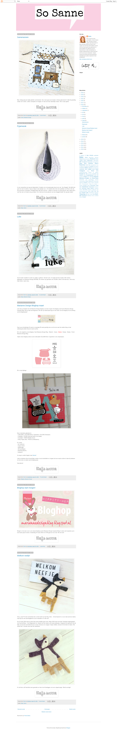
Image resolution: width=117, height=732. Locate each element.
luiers (88, 176)
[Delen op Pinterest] (55, 115)
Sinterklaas (84, 188)
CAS (85, 160)
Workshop (89, 195)
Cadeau (81, 160)
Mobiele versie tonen (46, 711)
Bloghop (22, 479)
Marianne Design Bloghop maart (30, 305)
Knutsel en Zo (83, 173)
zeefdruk (96, 195)
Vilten (88, 194)
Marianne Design (27, 117)
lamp (95, 175)
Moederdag (81, 179)
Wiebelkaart (84, 195)
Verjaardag (82, 194)
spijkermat (94, 189)
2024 (82, 92)
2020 (82, 100)
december (84, 106)
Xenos (93, 195)
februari (84, 134)
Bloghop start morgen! (26, 488)
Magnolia (96, 176)
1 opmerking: (42, 546)
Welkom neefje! (23, 556)
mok (86, 179)
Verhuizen (96, 192)
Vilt (86, 194)
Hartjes (89, 169)
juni (83, 114)
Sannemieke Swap (94, 185)
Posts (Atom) (27, 715)
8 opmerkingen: (42, 701)
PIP (93, 181)
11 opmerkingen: (42, 294)
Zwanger (84, 196)
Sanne (89, 36)
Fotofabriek (81, 167)
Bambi (86, 157)
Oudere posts (72, 709)
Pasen (87, 181)
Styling (89, 191)
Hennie (34, 455)
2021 (82, 98)
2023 (82, 94)
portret (89, 182)
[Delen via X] (52, 115)
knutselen (90, 173)
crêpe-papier (95, 160)
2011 (82, 147)
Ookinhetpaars (82, 181)
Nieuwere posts (21, 709)
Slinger (88, 188)
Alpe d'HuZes (90, 155)
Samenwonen (23, 37)
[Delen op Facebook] (54, 115)
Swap (92, 191)
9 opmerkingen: (43, 115)
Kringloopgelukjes (90, 175)
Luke (19, 217)
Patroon (90, 181)
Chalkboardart (90, 160)
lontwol (85, 176)
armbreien (96, 155)
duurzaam (90, 161)
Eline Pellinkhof (88, 163)
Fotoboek (91, 166)
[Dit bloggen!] (50, 115)
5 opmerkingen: (42, 205)
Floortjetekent (93, 164)
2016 (82, 104)
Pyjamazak (21, 126)
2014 (82, 141)
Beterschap (91, 157)
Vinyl (94, 194)
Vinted (91, 194)
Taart (95, 191)
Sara (80, 186)
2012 (82, 145)
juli (83, 112)
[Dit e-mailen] (49, 115)
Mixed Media (95, 178)
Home (22, 117)
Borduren (92, 159)
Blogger (68, 727)
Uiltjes (87, 192)
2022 (82, 96)
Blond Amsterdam (86, 158)
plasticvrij (81, 182)
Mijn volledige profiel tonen (85, 59)
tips (80, 192)
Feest (87, 164)
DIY (80, 161)
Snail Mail (85, 189)
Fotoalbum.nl (86, 166)
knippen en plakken (93, 172)
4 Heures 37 (82, 155)
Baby (22, 207)
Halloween (90, 167)
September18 (85, 186)
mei (83, 116)
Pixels (95, 181)
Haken (25, 207)
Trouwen (83, 192)
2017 (82, 102)
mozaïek (96, 179)
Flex (89, 164)
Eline (80, 163)
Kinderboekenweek (83, 172)
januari (84, 136)
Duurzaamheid (95, 161)
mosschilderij (91, 179)
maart (83, 120)
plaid (97, 181)
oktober (84, 108)
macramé (92, 176)
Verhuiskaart (91, 192)
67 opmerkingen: (43, 477)
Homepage (47, 709)
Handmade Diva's (83, 169)
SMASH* (92, 188)
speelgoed (89, 189)
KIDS (97, 170)
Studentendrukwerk (83, 191)
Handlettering (95, 167)
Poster (92, 182)
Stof (97, 189)
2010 (82, 149)
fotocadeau (96, 166)
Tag (97, 191)
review (88, 185)
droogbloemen (85, 161)
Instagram (82, 170)
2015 (82, 139)
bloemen (96, 157)
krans (85, 175)
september (84, 110)
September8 (91, 186)
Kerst (92, 170)
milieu (91, 178)
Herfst (93, 169)
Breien (97, 158)
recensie (85, 185)
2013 (82, 143)
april (83, 118)
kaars (88, 170)
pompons (85, 182)
